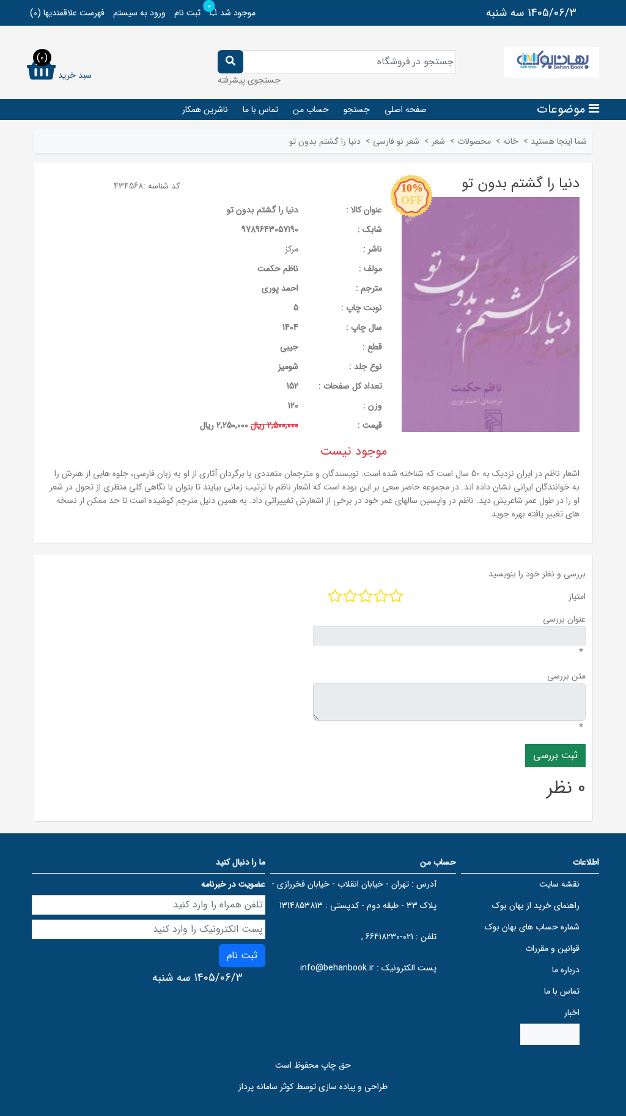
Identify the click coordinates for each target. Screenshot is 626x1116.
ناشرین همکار (205, 109)
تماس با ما (260, 109)
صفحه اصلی (406, 109)
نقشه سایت (559, 884)
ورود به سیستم (139, 13)
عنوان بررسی (564, 619)
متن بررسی (566, 676)
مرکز (291, 249)
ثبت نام (187, 13)
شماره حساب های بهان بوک (532, 927)
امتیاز (577, 596)
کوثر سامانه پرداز (265, 1086)
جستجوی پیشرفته (249, 80)
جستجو (357, 109)
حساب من (311, 109)
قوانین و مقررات (552, 948)
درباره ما (566, 969)
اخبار (572, 1012)
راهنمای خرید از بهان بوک (536, 905)
